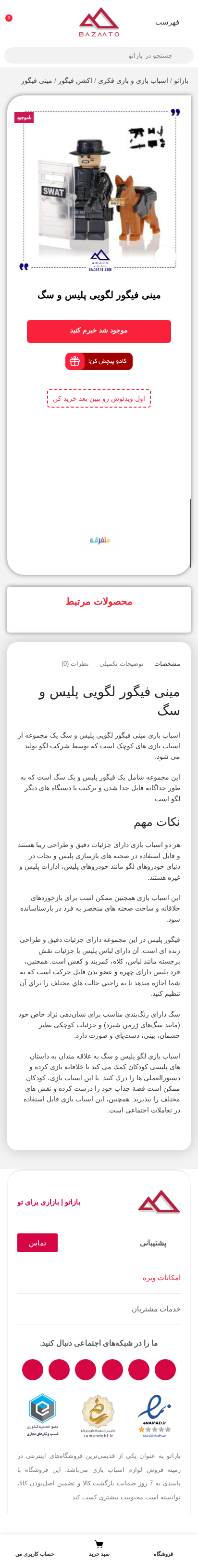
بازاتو (181, 80)
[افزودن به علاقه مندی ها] (90, 516)
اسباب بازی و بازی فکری (133, 80)
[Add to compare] (107, 516)
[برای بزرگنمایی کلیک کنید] (165, 257)
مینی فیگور (36, 80)
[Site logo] (99, 21)
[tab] (167, 664)
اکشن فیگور (75, 80)
